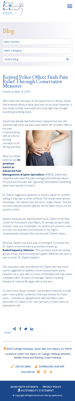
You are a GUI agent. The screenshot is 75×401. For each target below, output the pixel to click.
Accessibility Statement (37, 390)
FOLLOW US (28, 372)
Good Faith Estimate (24, 386)
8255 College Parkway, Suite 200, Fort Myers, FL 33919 (39, 348)
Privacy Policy (52, 386)
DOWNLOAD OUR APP (51, 366)
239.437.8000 (22, 366)
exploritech (56, 395)
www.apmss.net (11, 305)
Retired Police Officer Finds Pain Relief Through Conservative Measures (35, 81)
